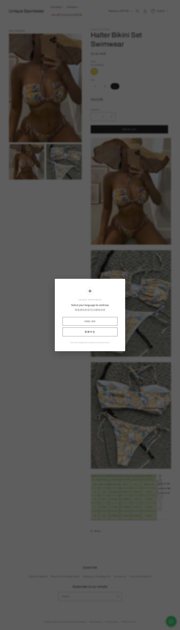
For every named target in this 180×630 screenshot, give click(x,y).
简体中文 (90, 331)
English (90, 321)
